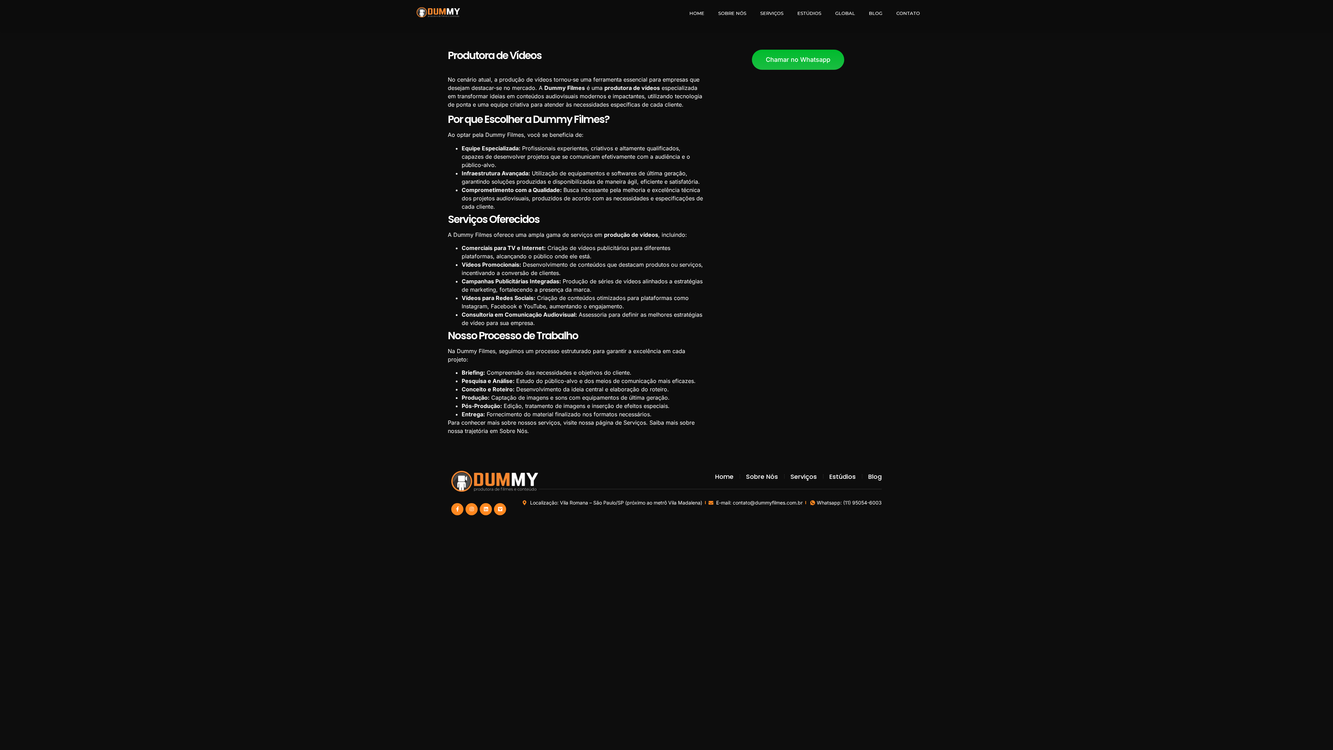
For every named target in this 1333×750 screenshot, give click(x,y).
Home (696, 13)
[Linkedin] (486, 509)
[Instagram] (472, 509)
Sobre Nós (732, 13)
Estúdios (809, 13)
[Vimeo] (500, 509)
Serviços (771, 13)
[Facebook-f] (457, 509)
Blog (875, 13)
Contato (908, 13)
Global (845, 13)
